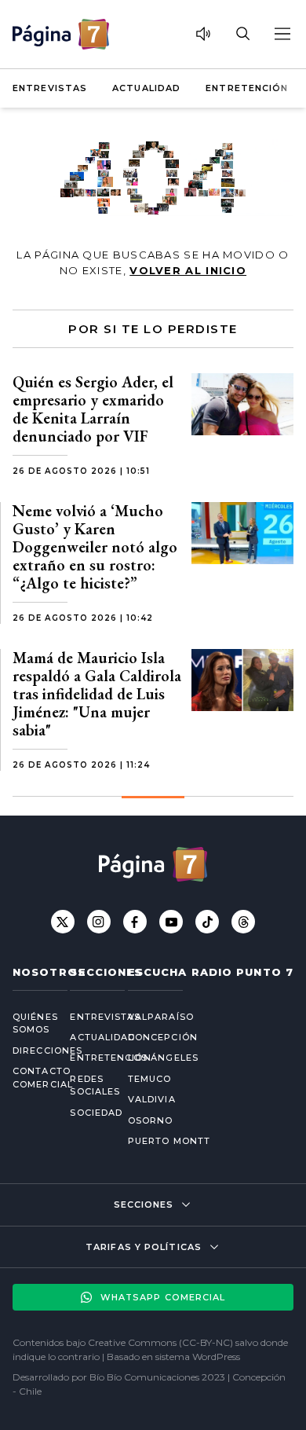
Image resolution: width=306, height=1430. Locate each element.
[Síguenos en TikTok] (207, 921)
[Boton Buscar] (242, 34)
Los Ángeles (163, 1057)
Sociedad (86, 1112)
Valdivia (152, 1099)
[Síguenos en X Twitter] (63, 921)
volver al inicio (187, 270)
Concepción (163, 1037)
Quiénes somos (29, 1023)
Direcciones (29, 1050)
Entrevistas (50, 88)
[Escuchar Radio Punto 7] (203, 34)
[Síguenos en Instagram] (99, 921)
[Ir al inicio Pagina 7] (61, 34)
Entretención (247, 88)
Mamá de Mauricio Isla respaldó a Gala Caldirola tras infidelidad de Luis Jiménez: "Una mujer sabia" (97, 693)
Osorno (150, 1120)
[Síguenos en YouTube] (171, 921)
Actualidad (146, 88)
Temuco (150, 1078)
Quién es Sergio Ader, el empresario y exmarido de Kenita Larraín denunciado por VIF (93, 409)
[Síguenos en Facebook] (135, 921)
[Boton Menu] (281, 34)
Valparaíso (161, 1016)
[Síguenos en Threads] (243, 921)
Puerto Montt (169, 1140)
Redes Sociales (86, 1085)
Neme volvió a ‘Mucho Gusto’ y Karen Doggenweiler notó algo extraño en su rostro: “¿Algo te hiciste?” (95, 546)
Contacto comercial (29, 1077)
